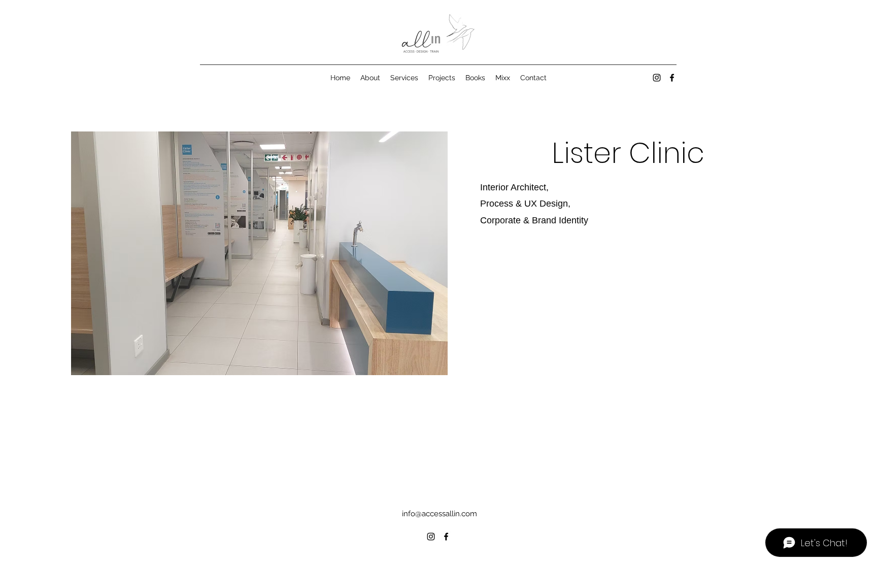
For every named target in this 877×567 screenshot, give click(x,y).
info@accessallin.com (439, 513)
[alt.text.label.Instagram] (657, 78)
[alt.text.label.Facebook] (672, 78)
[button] (259, 253)
